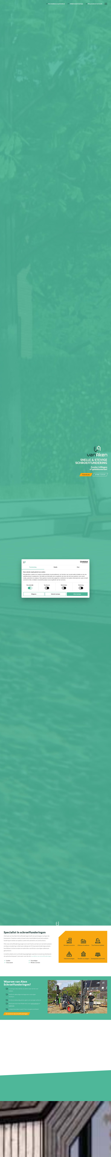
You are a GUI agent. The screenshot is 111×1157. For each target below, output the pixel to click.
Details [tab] (55, 567)
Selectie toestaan (55, 594)
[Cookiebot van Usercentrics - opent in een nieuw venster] (81, 562)
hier (78, 1029)
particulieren (34, 1003)
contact (50, 1033)
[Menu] (105, 4)
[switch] (47, 588)
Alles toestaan (77, 594)
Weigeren (33, 594)
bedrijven (11, 1006)
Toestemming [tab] (32, 567)
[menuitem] (105, 4)
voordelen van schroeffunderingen (41, 956)
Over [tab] (78, 567)
